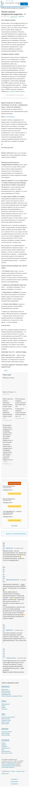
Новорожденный (6, 704)
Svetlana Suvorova (11, 658)
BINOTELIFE (9, 548)
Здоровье (4, 744)
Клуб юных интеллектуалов (8, 717)
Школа (3, 714)
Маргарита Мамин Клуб (12, 579)
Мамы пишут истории (7, 753)
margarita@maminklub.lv (11, 762)
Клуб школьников (6, 718)
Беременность (6, 686)
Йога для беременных (9, 486)
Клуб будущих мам (6, 694)
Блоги (3, 749)
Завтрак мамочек (6, 748)
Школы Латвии (5, 723)
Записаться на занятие (14, 493)
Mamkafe (22, 91)
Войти (24, 4)
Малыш (3, 705)
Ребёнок (4, 701)
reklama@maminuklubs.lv (7, 765)
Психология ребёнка (7, 731)
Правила (13, 771)
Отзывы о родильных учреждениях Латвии (12, 696)
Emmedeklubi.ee (14, 783)
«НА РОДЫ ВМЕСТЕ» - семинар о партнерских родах (12, 512)
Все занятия (14, 525)
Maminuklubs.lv (14, 779)
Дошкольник (5, 728)
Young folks (12, 91)
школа (5, 370)
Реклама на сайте (20, 771)
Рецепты (4, 743)
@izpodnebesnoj (10, 117)
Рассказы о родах (6, 692)
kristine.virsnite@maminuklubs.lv (9, 764)
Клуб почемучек (5, 733)
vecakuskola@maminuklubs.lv (8, 767)
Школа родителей (9, 3)
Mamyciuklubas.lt (14, 781)
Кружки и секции (6, 722)
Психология (4, 709)
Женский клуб (5, 740)
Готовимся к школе (6, 720)
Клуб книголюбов (6, 735)
